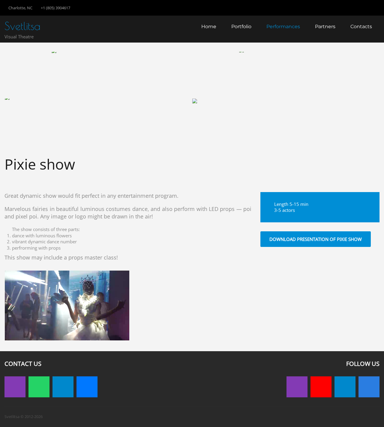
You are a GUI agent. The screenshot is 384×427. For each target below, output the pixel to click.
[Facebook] (369, 386)
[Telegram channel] (345, 386)
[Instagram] (15, 386)
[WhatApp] (39, 386)
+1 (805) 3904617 (55, 7)
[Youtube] (321, 386)
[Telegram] (63, 386)
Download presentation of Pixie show (315, 239)
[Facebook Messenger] (87, 386)
